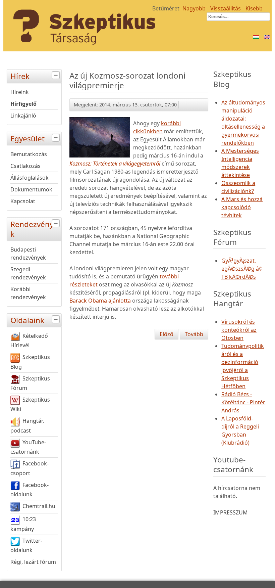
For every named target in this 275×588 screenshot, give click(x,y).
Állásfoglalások (29, 177)
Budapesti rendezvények (28, 253)
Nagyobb (194, 8)
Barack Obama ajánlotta (100, 300)
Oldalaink (27, 320)
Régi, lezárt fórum (33, 562)
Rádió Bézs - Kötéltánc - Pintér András (243, 402)
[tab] (56, 75)
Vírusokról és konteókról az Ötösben (239, 330)
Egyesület (27, 138)
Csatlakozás (25, 166)
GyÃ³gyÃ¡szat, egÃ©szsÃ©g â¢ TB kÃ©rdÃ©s (241, 268)
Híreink (19, 92)
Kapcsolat (22, 201)
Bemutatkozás (28, 154)
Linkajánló (23, 115)
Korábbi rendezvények (28, 293)
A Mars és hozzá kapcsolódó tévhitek (242, 207)
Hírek (20, 76)
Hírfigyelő (23, 103)
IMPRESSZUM (230, 512)
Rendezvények (34, 229)
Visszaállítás (225, 8)
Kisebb (254, 8)
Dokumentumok (31, 189)
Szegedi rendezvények (28, 273)
